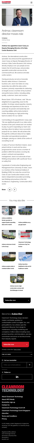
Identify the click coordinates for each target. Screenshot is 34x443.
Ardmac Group (6, 40)
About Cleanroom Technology (12, 396)
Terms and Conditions (9, 416)
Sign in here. (17, 349)
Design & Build (12, 231)
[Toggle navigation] (31, 2)
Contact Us (6, 405)
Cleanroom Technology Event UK (13, 408)
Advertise (5, 413)
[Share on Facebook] (15, 190)
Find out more (6, 354)
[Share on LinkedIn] (10, 190)
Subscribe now (10, 300)
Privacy (4, 419)
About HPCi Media (8, 399)
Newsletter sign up (8, 402)
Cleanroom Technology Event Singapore (16, 410)
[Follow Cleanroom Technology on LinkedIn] (17, 377)
